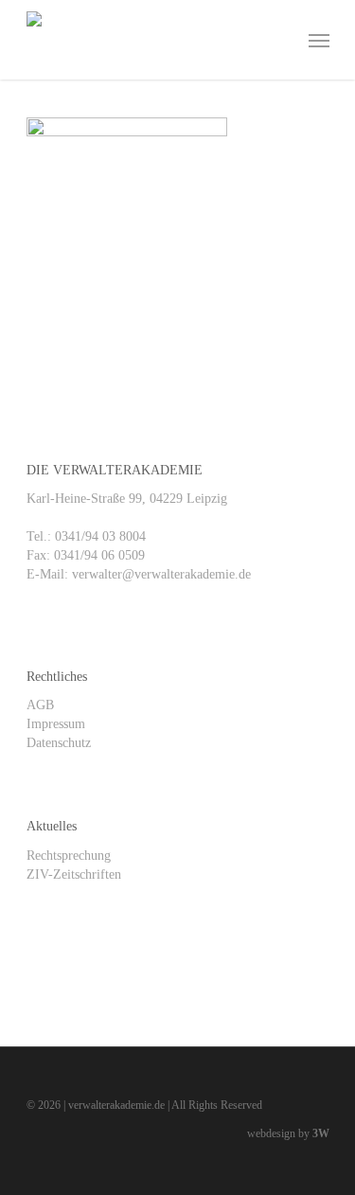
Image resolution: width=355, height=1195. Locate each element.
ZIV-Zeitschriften (74, 874)
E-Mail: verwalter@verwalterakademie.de (139, 574)
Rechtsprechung (69, 855)
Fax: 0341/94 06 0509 (86, 555)
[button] (319, 39)
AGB (40, 705)
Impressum (56, 724)
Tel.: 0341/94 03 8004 (86, 536)
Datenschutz (59, 743)
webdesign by (288, 1133)
